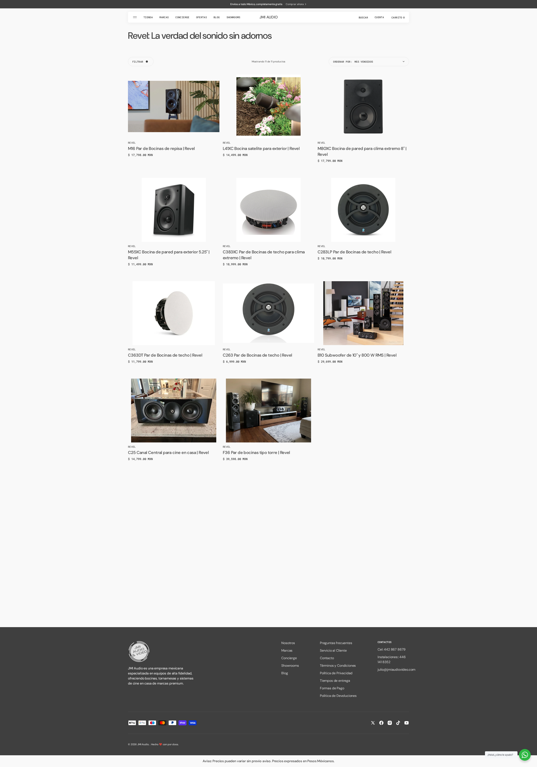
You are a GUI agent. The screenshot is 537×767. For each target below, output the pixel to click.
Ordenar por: (342, 61)
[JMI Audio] (161, 652)
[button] (363, 17)
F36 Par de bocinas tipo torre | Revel (256, 452)
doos (175, 744)
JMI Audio (143, 744)
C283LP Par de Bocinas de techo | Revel (354, 252)
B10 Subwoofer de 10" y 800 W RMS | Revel (357, 355)
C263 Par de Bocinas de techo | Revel (257, 355)
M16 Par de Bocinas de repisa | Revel (161, 148)
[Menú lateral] (135, 17)
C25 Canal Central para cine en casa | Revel (168, 452)
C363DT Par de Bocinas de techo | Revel (165, 355)
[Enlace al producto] (173, 106)
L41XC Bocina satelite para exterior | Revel (261, 148)
